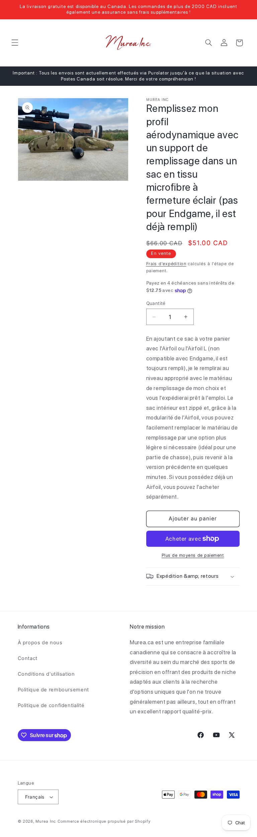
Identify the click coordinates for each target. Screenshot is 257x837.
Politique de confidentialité (51, 705)
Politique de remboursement (53, 690)
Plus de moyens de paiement (193, 555)
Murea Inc (45, 821)
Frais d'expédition (166, 263)
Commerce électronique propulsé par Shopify (104, 821)
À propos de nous (40, 643)
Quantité (156, 303)
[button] (14, 42)
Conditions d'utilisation (46, 674)
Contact (27, 658)
